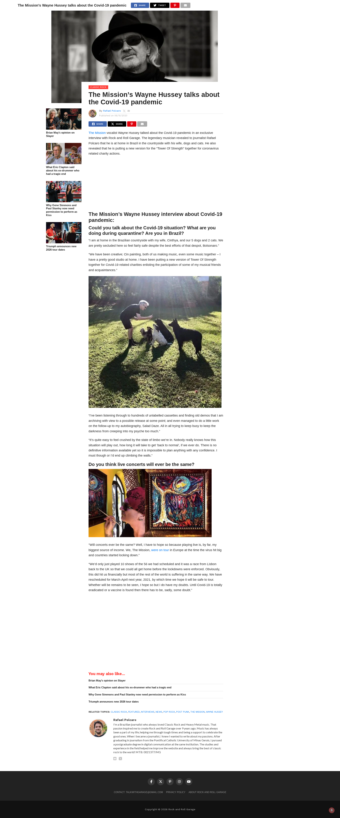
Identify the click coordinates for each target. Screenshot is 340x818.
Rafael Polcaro (112, 110)
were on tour (160, 550)
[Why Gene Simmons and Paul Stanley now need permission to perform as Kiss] (63, 201)
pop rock (169, 712)
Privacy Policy (175, 792)
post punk (182, 712)
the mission (197, 712)
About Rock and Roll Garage (207, 792)
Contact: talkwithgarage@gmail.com (138, 792)
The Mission (97, 133)
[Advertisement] (156, 184)
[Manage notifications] (332, 810)
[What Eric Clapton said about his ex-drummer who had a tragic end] (63, 163)
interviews (147, 712)
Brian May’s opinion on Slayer (60, 134)
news (159, 712)
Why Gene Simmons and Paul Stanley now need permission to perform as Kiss (61, 210)
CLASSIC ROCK (119, 712)
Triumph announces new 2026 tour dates (61, 248)
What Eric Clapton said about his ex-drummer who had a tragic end (62, 170)
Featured (134, 712)
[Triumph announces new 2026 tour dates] (63, 242)
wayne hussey (214, 712)
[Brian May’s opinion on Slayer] (63, 128)
